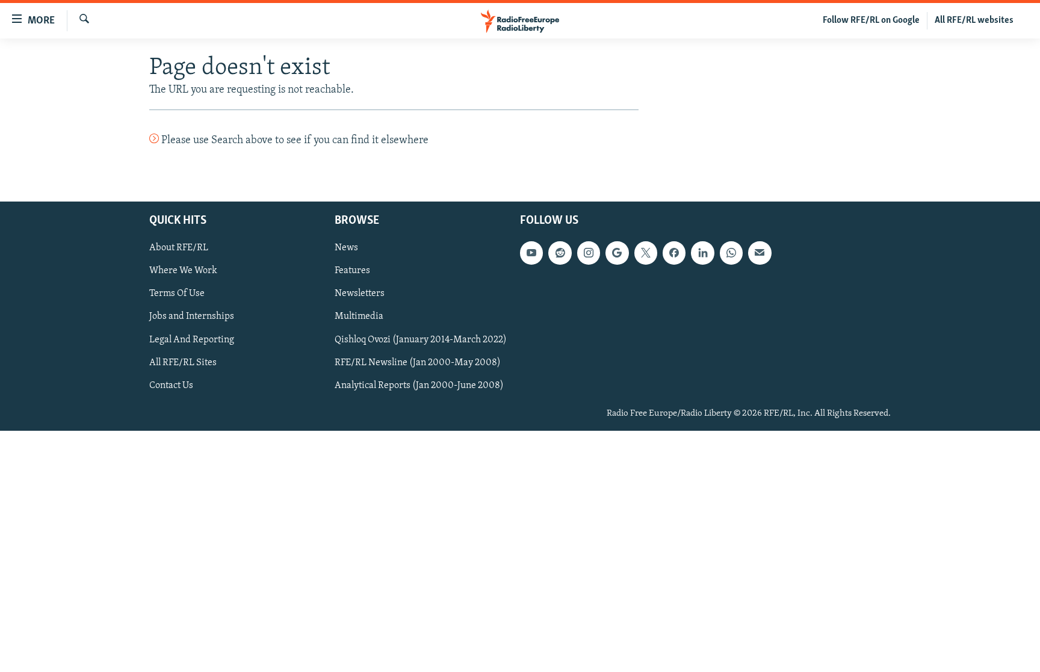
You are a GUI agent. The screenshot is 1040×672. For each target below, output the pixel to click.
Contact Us (171, 385)
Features (352, 271)
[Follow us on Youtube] (531, 252)
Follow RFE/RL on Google (871, 20)
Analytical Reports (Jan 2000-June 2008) (419, 385)
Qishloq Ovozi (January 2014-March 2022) (421, 339)
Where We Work (183, 271)
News (346, 248)
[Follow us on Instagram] (588, 252)
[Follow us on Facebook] (674, 252)
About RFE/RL (178, 248)
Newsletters (360, 293)
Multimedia (359, 316)
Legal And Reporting (191, 339)
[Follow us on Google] (616, 252)
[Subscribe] (759, 252)
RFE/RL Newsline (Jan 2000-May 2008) (418, 362)
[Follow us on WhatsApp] (731, 252)
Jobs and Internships (191, 316)
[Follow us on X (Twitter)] (645, 252)
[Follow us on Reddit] (559, 252)
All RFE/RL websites (974, 20)
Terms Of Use (177, 293)
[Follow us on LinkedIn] (702, 252)
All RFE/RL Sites (183, 362)
